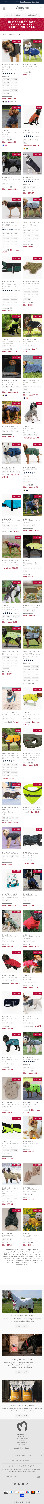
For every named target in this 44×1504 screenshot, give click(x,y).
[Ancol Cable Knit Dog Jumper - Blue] (3, 145)
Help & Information (21, 1455)
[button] (11, 75)
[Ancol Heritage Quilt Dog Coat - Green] (27, 149)
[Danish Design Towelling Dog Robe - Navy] (27, 490)
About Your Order (21, 1460)
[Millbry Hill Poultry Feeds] (22, 1391)
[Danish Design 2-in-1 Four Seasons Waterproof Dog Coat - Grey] (6, 102)
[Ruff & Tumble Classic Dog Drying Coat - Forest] (3, 395)
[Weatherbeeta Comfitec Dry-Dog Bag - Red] (27, 398)
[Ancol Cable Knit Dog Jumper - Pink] (6, 145)
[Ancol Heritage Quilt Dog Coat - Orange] (24, 149)
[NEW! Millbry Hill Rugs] (22, 1301)
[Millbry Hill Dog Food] (22, 1345)
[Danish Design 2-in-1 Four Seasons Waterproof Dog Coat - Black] (3, 102)
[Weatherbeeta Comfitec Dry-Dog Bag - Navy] (24, 398)
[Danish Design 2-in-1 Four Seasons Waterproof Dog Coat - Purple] (9, 102)
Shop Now (22, 1326)
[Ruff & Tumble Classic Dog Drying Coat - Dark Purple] (6, 395)
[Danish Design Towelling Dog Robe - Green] (24, 490)
